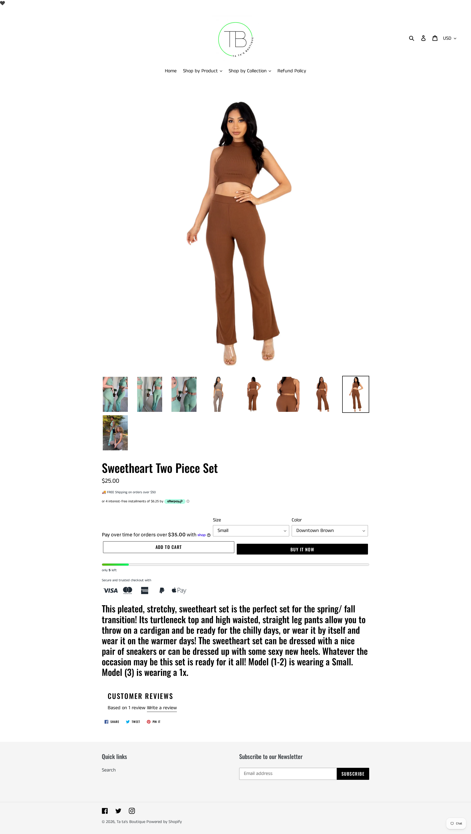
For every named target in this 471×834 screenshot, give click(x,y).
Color (297, 520)
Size (217, 520)
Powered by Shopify (164, 822)
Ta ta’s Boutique (131, 822)
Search (109, 770)
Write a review (162, 707)
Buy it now (302, 549)
